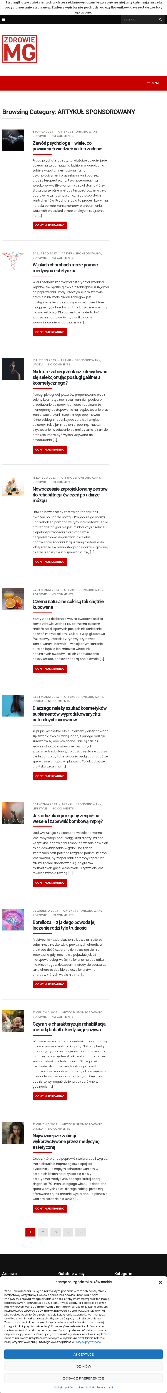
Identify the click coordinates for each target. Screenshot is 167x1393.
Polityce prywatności (88, 1342)
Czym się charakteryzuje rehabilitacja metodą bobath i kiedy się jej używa (69, 1026)
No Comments (62, 136)
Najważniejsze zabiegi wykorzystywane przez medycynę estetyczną (66, 1141)
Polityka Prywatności (99, 1387)
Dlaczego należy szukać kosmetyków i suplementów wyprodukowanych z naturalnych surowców (70, 713)
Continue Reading (49, 225)
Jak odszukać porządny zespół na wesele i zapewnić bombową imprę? (68, 818)
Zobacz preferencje (83, 1378)
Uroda (38, 364)
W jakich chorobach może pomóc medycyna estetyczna (65, 267)
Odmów (83, 1366)
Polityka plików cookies (69, 1387)
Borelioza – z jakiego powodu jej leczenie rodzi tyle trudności (64, 925)
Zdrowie (40, 136)
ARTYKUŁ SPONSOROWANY (77, 131)
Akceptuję (83, 1354)
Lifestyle (40, 808)
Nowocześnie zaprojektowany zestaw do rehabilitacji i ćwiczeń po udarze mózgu (70, 494)
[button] (160, 1282)
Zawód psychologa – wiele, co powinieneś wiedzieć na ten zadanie (67, 145)
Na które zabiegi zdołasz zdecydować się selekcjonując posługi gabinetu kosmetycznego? (70, 377)
